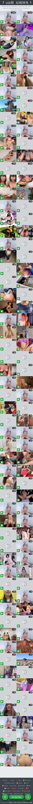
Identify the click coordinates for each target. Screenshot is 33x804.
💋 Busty (13, 788)
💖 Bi (27, 788)
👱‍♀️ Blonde (5, 785)
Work (15, 802)
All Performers (25, 802)
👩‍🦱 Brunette (13, 785)
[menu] (5, 797)
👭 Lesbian (21, 788)
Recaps (19, 802)
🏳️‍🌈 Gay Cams (16, 791)
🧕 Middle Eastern (9, 783)
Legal (30, 802)
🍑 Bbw (29, 785)
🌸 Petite (7, 788)
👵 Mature (19, 783)
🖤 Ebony (11, 780)
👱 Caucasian (27, 780)
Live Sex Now (16, 797)
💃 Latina (18, 780)
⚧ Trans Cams (26, 791)
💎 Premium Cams (7, 793)
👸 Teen (26, 783)
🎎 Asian (4, 780)
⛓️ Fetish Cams (18, 793)
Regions (11, 802)
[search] (28, 797)
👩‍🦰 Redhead (21, 785)
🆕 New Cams (7, 791)
